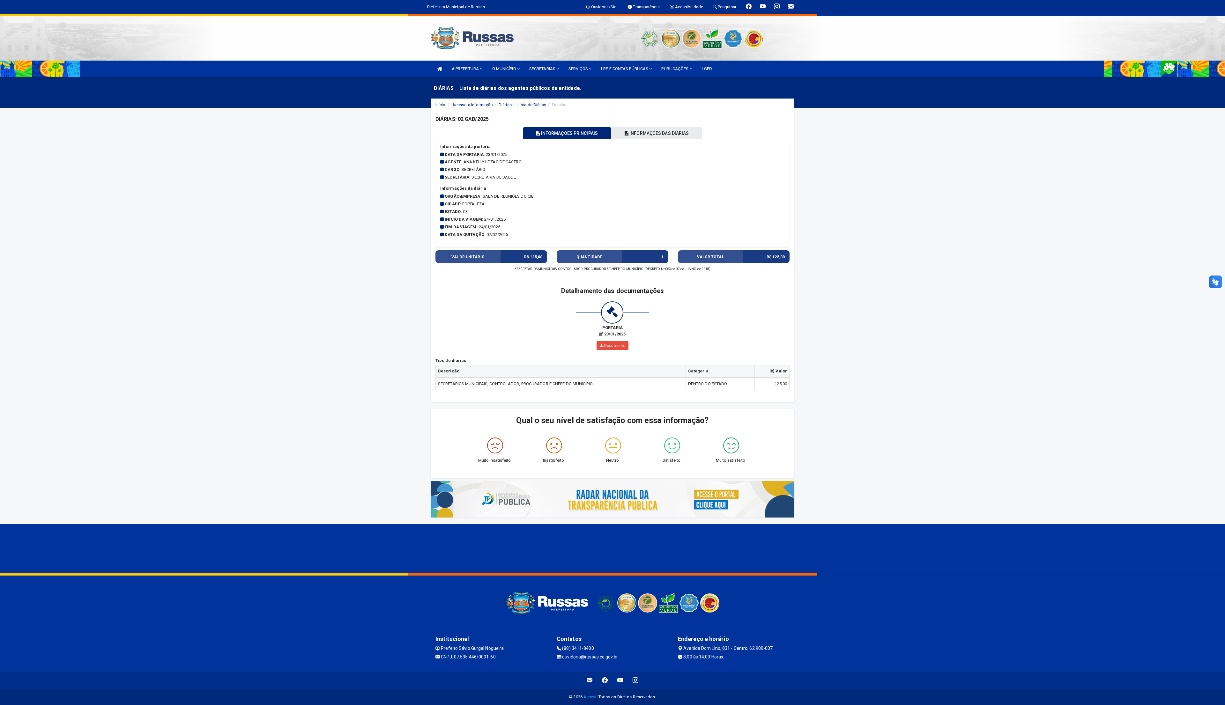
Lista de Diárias (531, 104)
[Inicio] (439, 69)
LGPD (707, 68)
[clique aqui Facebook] (605, 680)
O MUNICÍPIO (504, 68)
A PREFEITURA (466, 68)
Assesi (590, 696)
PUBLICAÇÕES (675, 68)
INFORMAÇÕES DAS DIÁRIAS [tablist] (658, 133)
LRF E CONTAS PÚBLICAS (625, 68)
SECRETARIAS (542, 68)
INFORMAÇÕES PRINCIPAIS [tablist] (569, 133)
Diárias (505, 104)
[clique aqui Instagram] (635, 680)
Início (440, 104)
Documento (614, 345)
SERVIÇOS (578, 68)
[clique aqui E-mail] (589, 680)
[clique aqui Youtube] (620, 680)
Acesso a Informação (472, 104)
